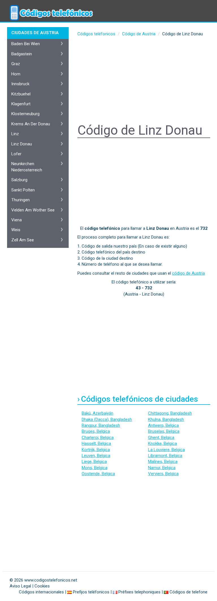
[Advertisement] (143, 80)
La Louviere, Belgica (166, 449)
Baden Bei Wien (25, 43)
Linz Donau (21, 144)
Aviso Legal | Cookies (30, 586)
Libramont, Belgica (165, 455)
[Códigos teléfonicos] (50, 7)
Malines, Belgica (162, 461)
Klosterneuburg (25, 113)
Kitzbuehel (21, 94)
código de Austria (188, 273)
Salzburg (19, 179)
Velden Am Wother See (33, 210)
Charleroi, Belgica (98, 437)
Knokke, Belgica (162, 443)
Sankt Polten (23, 190)
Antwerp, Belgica (163, 425)
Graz (15, 63)
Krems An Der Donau (30, 123)
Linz (15, 133)
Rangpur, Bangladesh (101, 425)
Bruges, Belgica (96, 431)
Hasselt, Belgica (96, 443)
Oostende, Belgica (98, 473)
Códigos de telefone (188, 592)
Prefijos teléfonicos (91, 592)
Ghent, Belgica (161, 437)
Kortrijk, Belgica (96, 449)
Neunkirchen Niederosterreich (26, 166)
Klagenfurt (21, 103)
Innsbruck (20, 83)
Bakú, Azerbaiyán (97, 413)
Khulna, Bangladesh (166, 419)
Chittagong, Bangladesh (170, 413)
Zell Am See (22, 239)
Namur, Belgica (161, 467)
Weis (15, 229)
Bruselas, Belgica (163, 431)
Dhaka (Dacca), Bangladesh (107, 419)
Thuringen (20, 199)
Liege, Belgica (94, 461)
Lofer (16, 153)
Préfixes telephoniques (139, 592)
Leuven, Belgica (96, 455)
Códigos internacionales (41, 592)
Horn (15, 74)
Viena (16, 219)
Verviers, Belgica (163, 473)
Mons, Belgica (94, 467)
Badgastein (21, 53)
